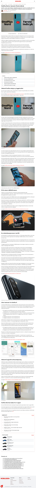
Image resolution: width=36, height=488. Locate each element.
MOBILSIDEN (18, 1)
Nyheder (6, 4)
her (30, 408)
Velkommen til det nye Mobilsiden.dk (11, 459)
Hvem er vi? (21, 479)
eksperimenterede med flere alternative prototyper (15, 93)
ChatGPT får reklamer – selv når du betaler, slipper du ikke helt (15, 462)
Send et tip (29, 479)
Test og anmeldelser (13, 480)
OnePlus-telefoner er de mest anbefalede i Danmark (13, 379)
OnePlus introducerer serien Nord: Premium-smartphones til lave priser (16, 209)
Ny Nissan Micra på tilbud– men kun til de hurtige (13, 461)
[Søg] (34, 1)
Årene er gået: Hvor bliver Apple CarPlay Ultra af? (13, 466)
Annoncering (21, 481)
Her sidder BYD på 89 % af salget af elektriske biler (13, 460)
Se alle (33, 415)
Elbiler (11, 481)
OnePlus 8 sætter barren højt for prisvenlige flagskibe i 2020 (15, 339)
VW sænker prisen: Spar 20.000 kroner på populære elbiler (14, 463)
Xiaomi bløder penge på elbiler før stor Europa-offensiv (13, 458)
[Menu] (1, 1)
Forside (2, 4)
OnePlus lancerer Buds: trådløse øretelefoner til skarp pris (14, 165)
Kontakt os (20, 480)
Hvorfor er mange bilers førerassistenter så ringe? (13, 467)
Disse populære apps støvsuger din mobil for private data (14, 468)
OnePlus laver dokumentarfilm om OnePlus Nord (13, 273)
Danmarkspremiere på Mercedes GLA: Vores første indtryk (14, 465)
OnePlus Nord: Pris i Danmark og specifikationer (13, 52)
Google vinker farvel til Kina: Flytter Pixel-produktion (13, 464)
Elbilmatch (12, 484)
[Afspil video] (18, 22)
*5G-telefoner (10, 4)
